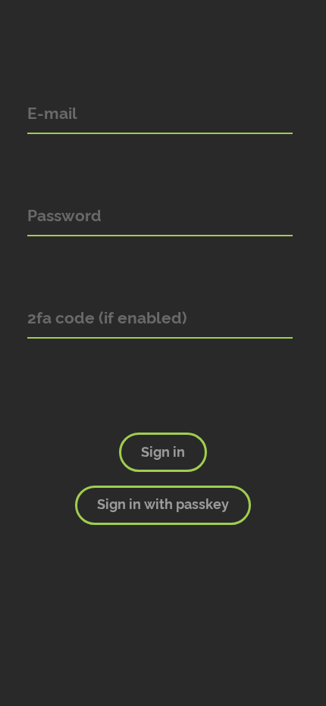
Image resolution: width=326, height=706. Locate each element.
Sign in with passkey (163, 504)
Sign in (163, 452)
